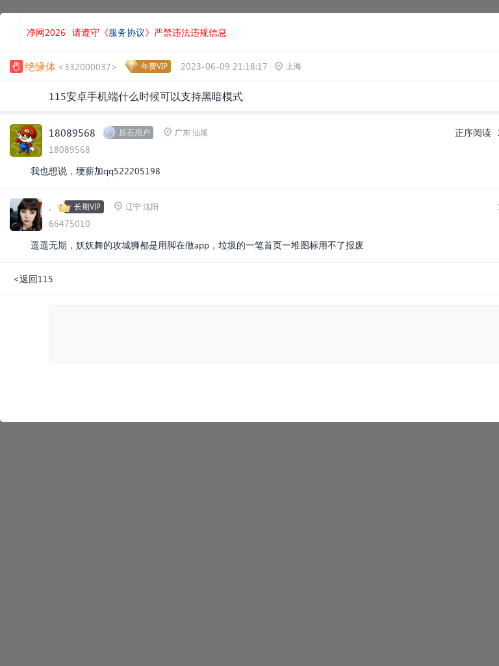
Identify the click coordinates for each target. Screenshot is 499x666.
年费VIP (154, 66)
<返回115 (33, 279)
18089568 (72, 132)
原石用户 (134, 132)
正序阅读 (473, 132)
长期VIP (87, 206)
